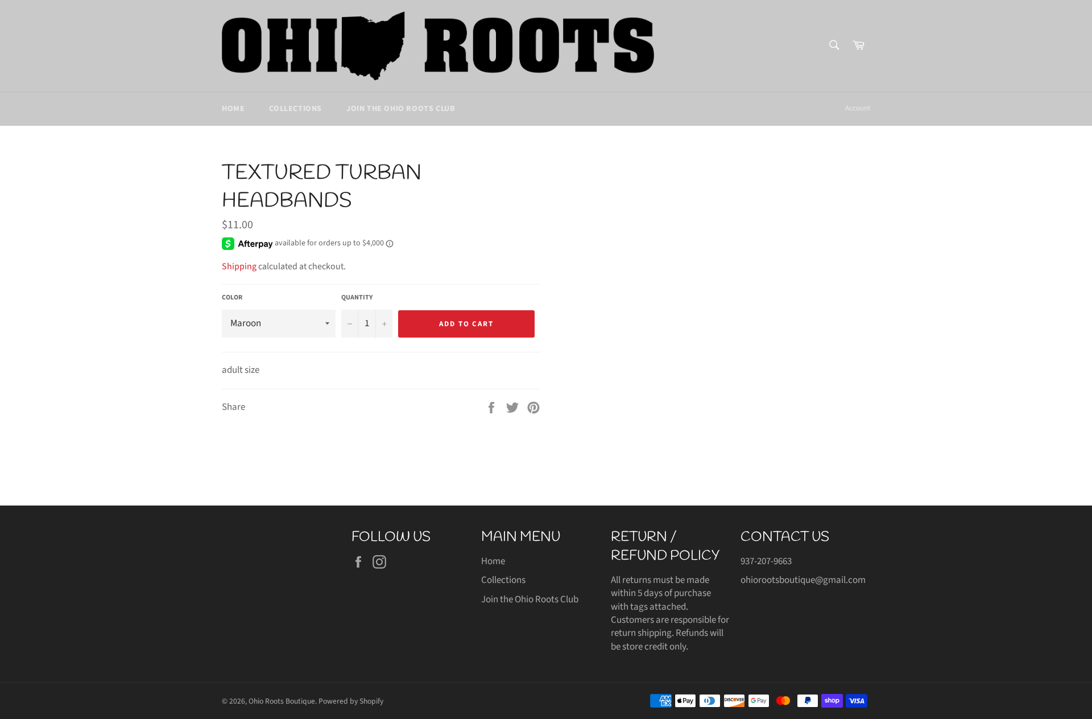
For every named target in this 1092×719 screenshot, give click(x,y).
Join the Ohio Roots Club (400, 108)
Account (857, 108)
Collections (295, 108)
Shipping (239, 266)
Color (232, 297)
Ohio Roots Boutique (282, 701)
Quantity (357, 297)
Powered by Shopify (350, 701)
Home (233, 108)
